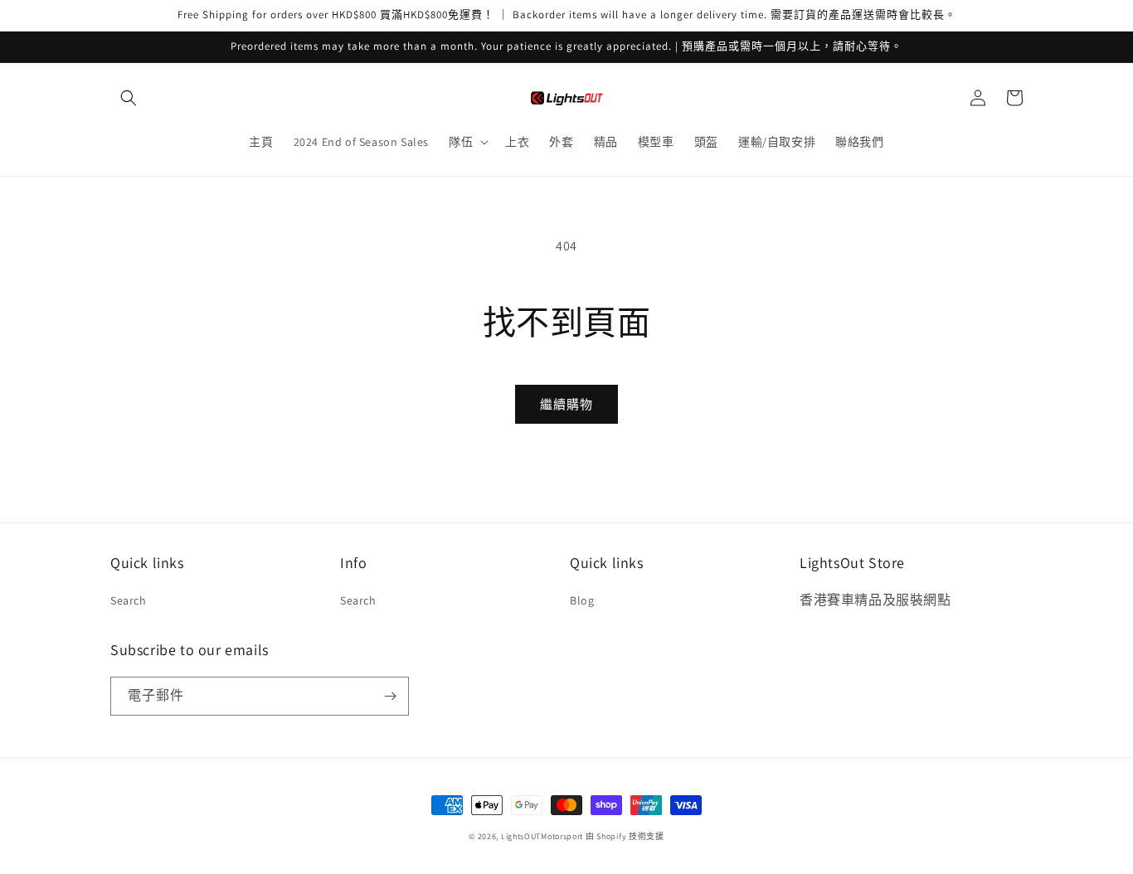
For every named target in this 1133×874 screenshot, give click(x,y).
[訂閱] (390, 696)
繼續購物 (566, 404)
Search (128, 600)
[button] (128, 98)
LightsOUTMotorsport (542, 836)
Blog (582, 600)
